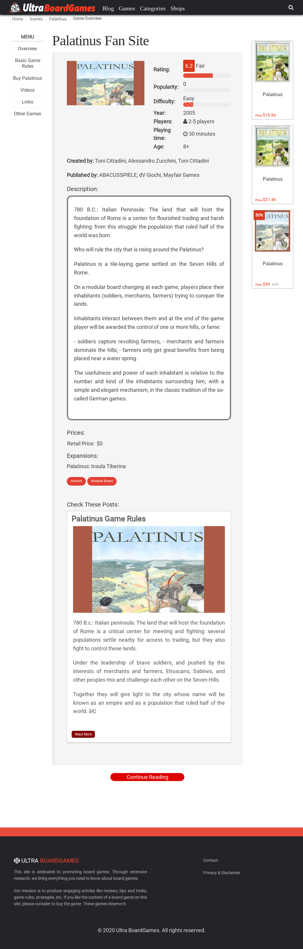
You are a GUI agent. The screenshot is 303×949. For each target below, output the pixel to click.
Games (127, 8)
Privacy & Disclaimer (221, 872)
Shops (177, 8)
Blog (108, 8)
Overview (27, 48)
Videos (27, 90)
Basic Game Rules (27, 63)
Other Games (27, 114)
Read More (83, 734)
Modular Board (102, 481)
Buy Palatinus (27, 78)
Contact (210, 860)
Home (17, 19)
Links (27, 102)
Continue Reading (147, 777)
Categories (153, 8)
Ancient (76, 481)
